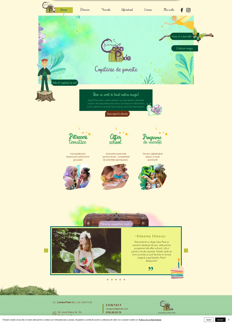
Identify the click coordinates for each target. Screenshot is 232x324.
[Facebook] (182, 10)
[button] (117, 114)
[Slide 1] (107, 279)
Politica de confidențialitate (150, 319)
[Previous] (46, 250)
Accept (220, 319)
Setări (208, 319)
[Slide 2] (120, 279)
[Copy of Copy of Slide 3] (112, 279)
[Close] (228, 320)
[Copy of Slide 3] (124, 279)
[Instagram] (188, 10)
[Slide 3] (116, 279)
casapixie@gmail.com (117, 308)
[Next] (186, 250)
